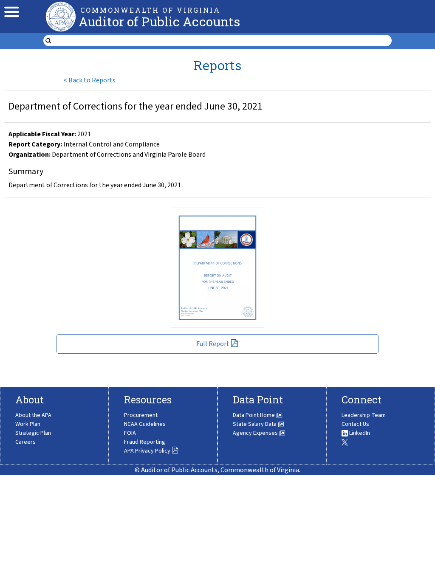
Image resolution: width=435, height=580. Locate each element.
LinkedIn (359, 433)
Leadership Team (364, 415)
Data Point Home (254, 415)
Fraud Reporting (144, 442)
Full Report (212, 344)
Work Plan (27, 424)
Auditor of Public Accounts (159, 21)
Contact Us (355, 424)
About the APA (33, 415)
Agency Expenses (256, 433)
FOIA (130, 433)
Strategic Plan (33, 433)
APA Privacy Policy (147, 451)
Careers (25, 442)
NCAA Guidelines (145, 424)
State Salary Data (255, 424)
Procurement (141, 415)
